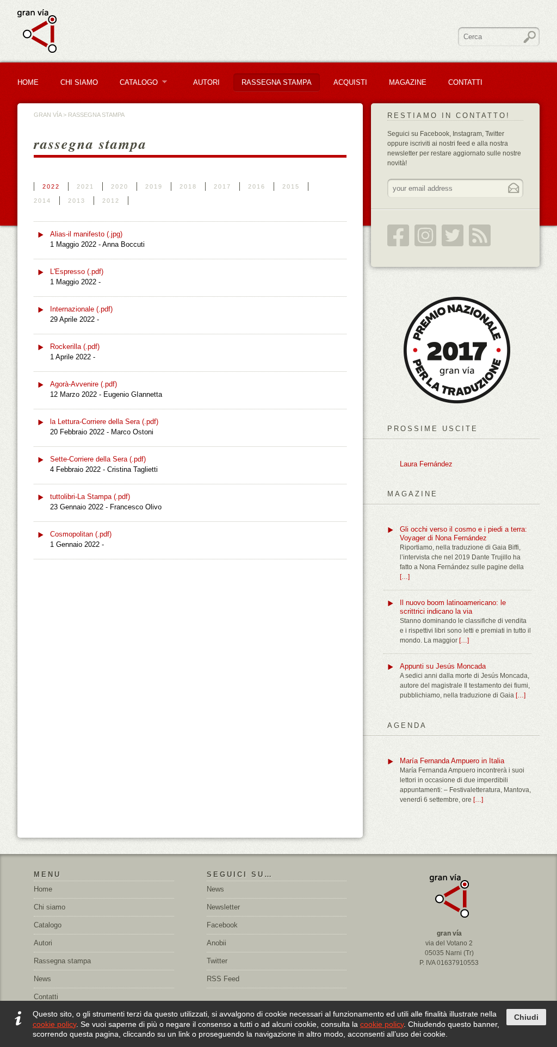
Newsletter (223, 907)
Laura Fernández (426, 464)
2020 (119, 186)
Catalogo (135, 82)
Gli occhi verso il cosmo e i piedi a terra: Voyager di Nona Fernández (463, 533)
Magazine (407, 82)
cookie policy (54, 1024)
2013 (76, 200)
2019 (154, 186)
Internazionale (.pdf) (81, 309)
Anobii (216, 943)
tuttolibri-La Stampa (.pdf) (90, 497)
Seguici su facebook (398, 235)
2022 (51, 186)
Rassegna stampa (277, 82)
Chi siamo (49, 907)
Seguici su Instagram (425, 235)
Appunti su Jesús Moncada (443, 666)
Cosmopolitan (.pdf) (81, 534)
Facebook (222, 925)
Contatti (465, 82)
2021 (85, 186)
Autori (206, 82)
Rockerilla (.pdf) (75, 346)
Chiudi (526, 1017)
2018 (188, 186)
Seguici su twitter (452, 235)
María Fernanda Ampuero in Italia (452, 761)
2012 (111, 200)
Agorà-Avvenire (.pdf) (83, 384)
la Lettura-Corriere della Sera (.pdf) (104, 421)
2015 (291, 186)
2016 (256, 186)
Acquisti (350, 82)
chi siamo (79, 82)
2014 (42, 200)
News (42, 979)
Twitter (217, 961)
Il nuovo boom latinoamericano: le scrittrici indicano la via (453, 607)
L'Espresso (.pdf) (76, 271)
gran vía (47, 114)
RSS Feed (480, 235)
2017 (222, 186)
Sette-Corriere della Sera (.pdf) (98, 459)
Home (28, 82)
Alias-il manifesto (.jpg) (86, 234)
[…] (405, 577)
